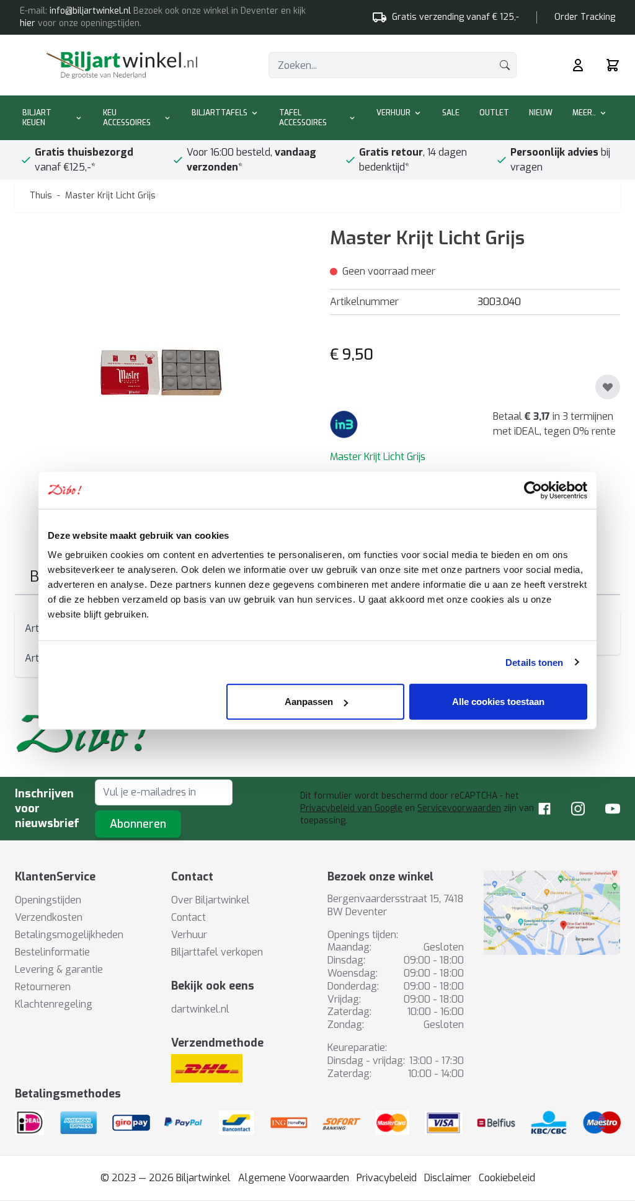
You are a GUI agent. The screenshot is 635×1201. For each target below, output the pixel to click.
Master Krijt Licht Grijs (110, 196)
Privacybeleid (387, 1177)
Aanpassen (309, 701)
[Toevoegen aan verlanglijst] (607, 386)
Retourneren (43, 986)
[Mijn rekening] (578, 65)
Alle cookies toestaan (498, 701)
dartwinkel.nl (200, 1009)
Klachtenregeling (53, 1004)
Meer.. (584, 113)
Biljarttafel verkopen (217, 952)
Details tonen (534, 662)
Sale (451, 113)
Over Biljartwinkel (210, 899)
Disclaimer (447, 1177)
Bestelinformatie (52, 952)
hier (27, 23)
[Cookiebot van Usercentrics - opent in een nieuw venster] (533, 490)
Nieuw (541, 113)
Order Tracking (584, 17)
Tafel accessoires (303, 118)
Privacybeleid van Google (351, 808)
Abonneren (138, 824)
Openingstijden (48, 899)
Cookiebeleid (507, 1177)
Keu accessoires (127, 118)
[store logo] (122, 65)
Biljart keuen (36, 118)
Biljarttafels (219, 113)
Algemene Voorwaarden (293, 1177)
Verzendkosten (48, 917)
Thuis (41, 196)
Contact (188, 917)
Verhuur (393, 113)
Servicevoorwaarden (459, 808)
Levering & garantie (59, 969)
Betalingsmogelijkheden (69, 934)
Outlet (494, 113)
